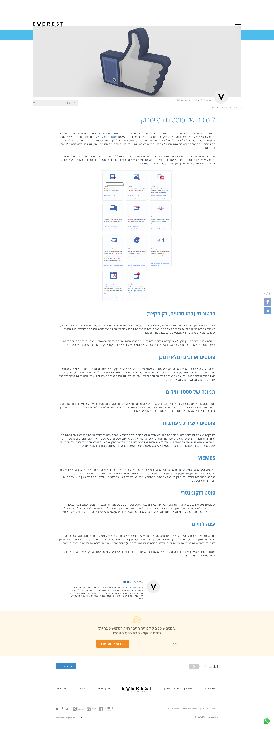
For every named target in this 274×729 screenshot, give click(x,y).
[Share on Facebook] (267, 302)
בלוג (232, 107)
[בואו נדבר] (266, 721)
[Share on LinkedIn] (267, 310)
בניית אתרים (82, 688)
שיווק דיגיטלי (104, 688)
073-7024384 (173, 708)
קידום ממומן (189, 688)
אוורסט (199, 99)
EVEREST (78, 717)
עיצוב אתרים (61, 688)
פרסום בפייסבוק (109, 137)
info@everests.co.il (190, 708)
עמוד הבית (239, 107)
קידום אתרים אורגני (209, 688)
